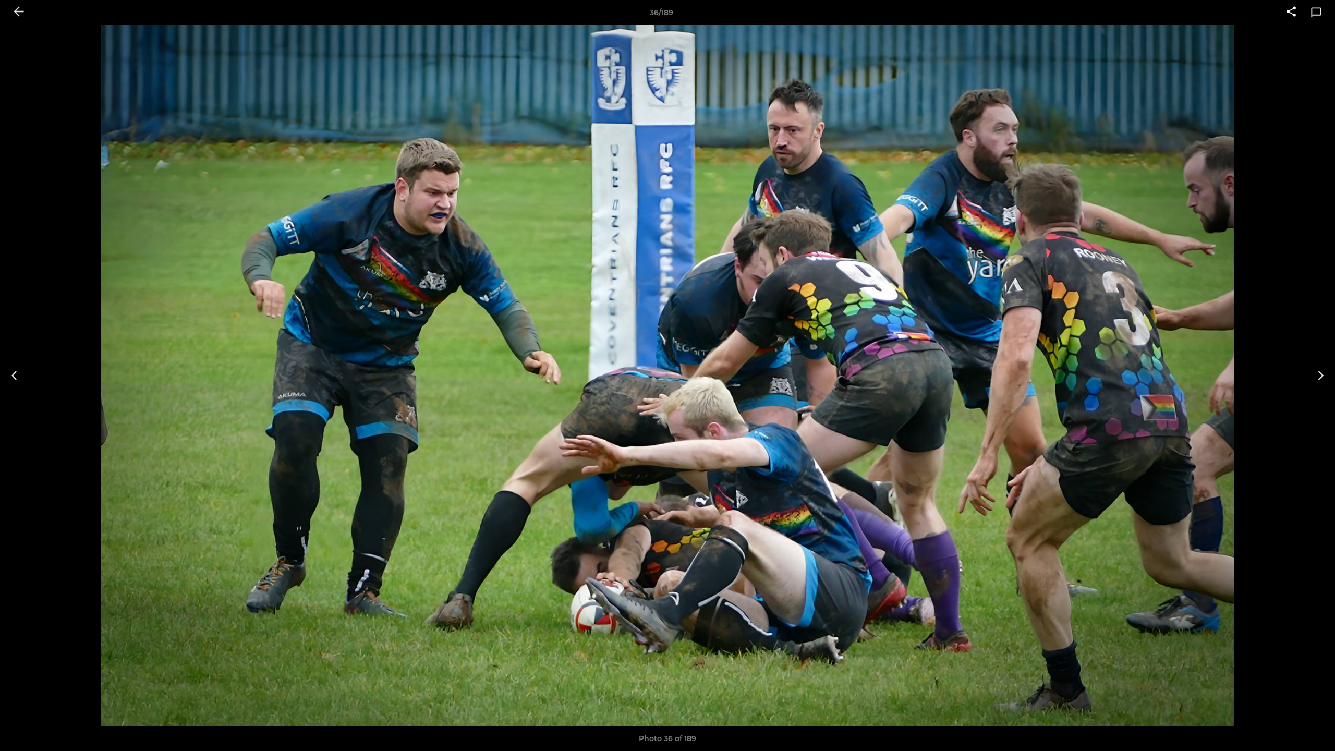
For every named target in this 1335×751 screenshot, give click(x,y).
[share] (1291, 12)
